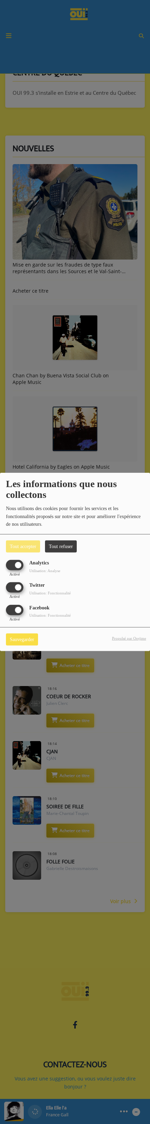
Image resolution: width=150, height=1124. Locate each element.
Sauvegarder (22, 639)
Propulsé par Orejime (129, 638)
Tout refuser (61, 546)
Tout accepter (23, 546)
